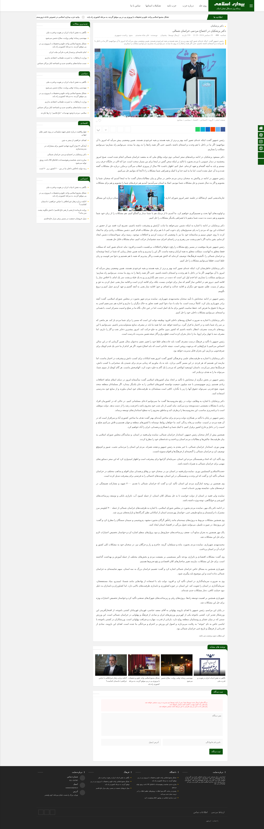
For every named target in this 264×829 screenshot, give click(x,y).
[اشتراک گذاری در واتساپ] (197, 129)
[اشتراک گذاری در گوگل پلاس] (213, 129)
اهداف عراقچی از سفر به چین (74, 140)
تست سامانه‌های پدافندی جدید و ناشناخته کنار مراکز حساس (61, 63)
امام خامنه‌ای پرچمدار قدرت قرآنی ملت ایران (67, 52)
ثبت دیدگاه (216, 751)
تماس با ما (135, 5)
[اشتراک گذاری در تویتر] (218, 129)
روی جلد (203, 5)
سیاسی (187, 120)
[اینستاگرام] (41, 812)
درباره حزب (188, 5)
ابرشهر (208, 821)
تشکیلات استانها (153, 5)
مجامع (179, 120)
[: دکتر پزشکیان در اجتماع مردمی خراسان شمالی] (120, 129)
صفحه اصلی (220, 120)
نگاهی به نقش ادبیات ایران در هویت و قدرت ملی (66, 32)
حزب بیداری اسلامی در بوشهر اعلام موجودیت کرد (160, 798)
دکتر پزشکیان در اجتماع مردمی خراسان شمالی (199, 30)
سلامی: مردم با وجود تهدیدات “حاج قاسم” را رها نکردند (63, 113)
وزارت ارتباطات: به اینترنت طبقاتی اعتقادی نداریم (65, 58)
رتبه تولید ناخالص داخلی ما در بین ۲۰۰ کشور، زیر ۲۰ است (62, 168)
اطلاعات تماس (200, 812)
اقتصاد (195, 120)
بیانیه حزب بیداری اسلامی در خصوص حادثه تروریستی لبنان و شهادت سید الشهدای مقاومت (77, 17)
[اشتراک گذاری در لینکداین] (207, 129)
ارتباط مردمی (217, 812)
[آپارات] (52, 812)
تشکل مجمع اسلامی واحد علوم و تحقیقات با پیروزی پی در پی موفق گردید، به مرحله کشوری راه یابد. (163, 17)
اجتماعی (203, 120)
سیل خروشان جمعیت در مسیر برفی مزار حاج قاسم (65, 218)
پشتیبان (163, 35)
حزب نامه (171, 5)
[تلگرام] (46, 812)
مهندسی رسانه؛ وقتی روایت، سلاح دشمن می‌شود (66, 38)
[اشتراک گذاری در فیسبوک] (223, 129)
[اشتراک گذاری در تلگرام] (202, 129)
